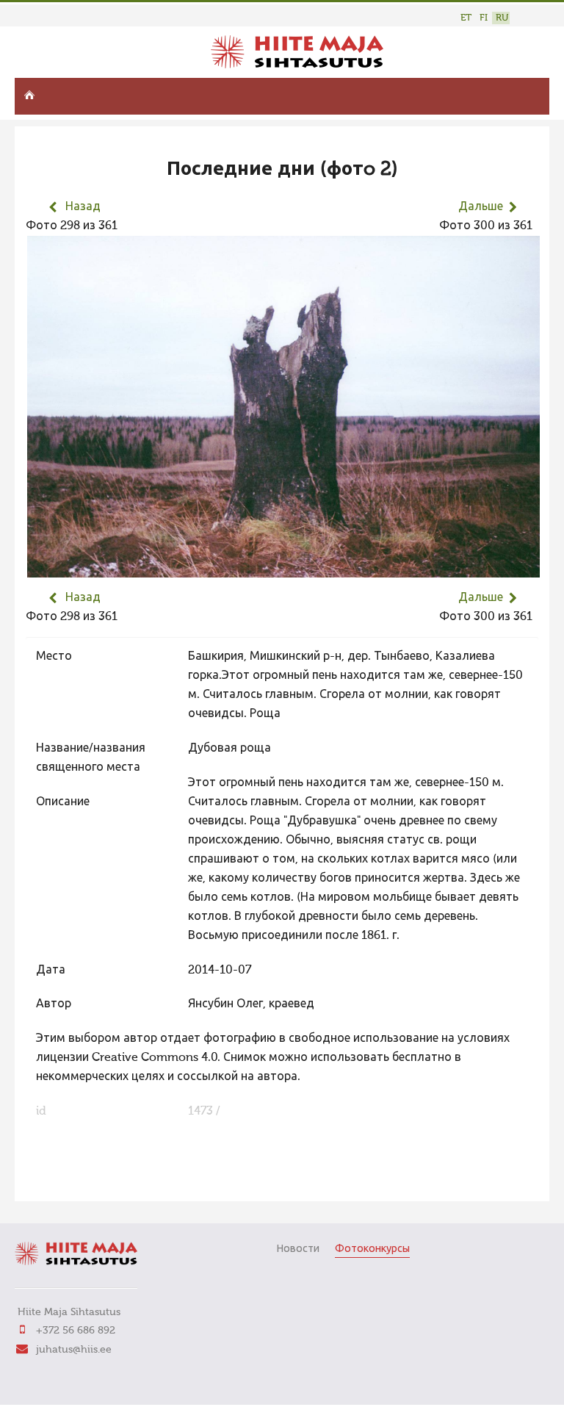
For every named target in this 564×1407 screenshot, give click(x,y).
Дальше (480, 207)
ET (465, 18)
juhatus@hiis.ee (74, 1350)
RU (502, 18)
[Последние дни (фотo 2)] (283, 568)
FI (484, 18)
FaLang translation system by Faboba (77, 1181)
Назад (83, 207)
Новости (297, 1249)
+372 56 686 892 (75, 1330)
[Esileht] (297, 65)
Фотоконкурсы (372, 1249)
